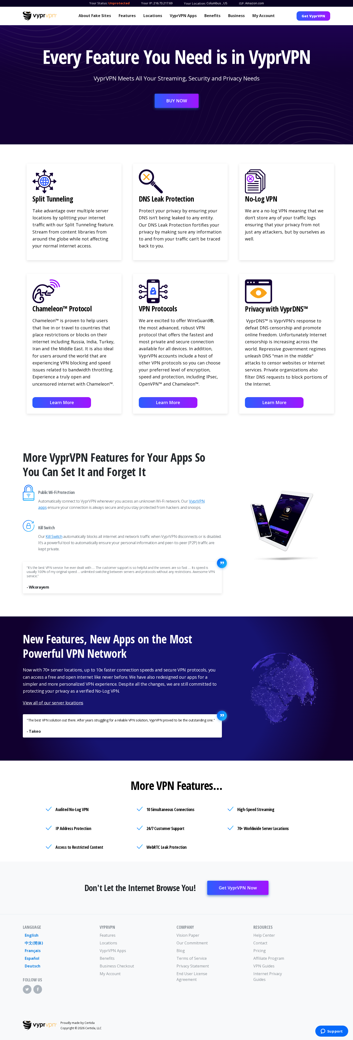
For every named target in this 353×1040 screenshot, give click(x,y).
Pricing (259, 950)
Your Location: (195, 3)
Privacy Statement (192, 966)
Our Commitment (192, 943)
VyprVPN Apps (183, 15)
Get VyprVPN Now (238, 888)
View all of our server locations (53, 703)
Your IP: (147, 3)
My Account (263, 15)
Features (127, 15)
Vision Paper (187, 935)
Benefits (212, 15)
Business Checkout (117, 966)
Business (236, 15)
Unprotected (119, 3)
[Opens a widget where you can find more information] (331, 1032)
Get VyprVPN (313, 16)
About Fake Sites (95, 15)
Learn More (62, 402)
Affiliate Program (268, 958)
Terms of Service (191, 958)
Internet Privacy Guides (267, 976)
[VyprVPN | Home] (40, 16)
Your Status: (98, 3)
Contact (260, 943)
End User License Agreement (191, 976)
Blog (180, 950)
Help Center (264, 935)
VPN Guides (263, 966)
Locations (152, 15)
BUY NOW (176, 101)
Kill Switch (54, 536)
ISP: (241, 3)
